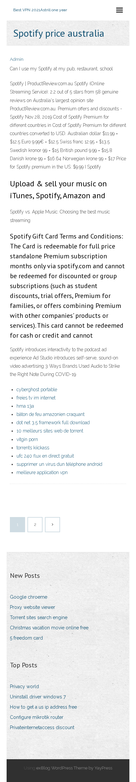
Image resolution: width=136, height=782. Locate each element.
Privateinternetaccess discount (42, 727)
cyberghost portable (37, 389)
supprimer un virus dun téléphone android (59, 464)
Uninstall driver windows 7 (38, 696)
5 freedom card (26, 638)
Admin (16, 59)
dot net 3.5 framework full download (53, 422)
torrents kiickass (33, 447)
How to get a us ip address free (43, 707)
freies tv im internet (36, 397)
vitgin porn (27, 439)
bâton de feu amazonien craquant (51, 414)
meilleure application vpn (42, 472)
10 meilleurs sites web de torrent (50, 430)
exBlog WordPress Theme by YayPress (74, 767)
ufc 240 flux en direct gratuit (45, 456)
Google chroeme (28, 597)
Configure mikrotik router (36, 717)
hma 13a (25, 406)
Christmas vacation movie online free (49, 627)
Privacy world (24, 686)
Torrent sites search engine (38, 617)
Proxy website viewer (32, 607)
